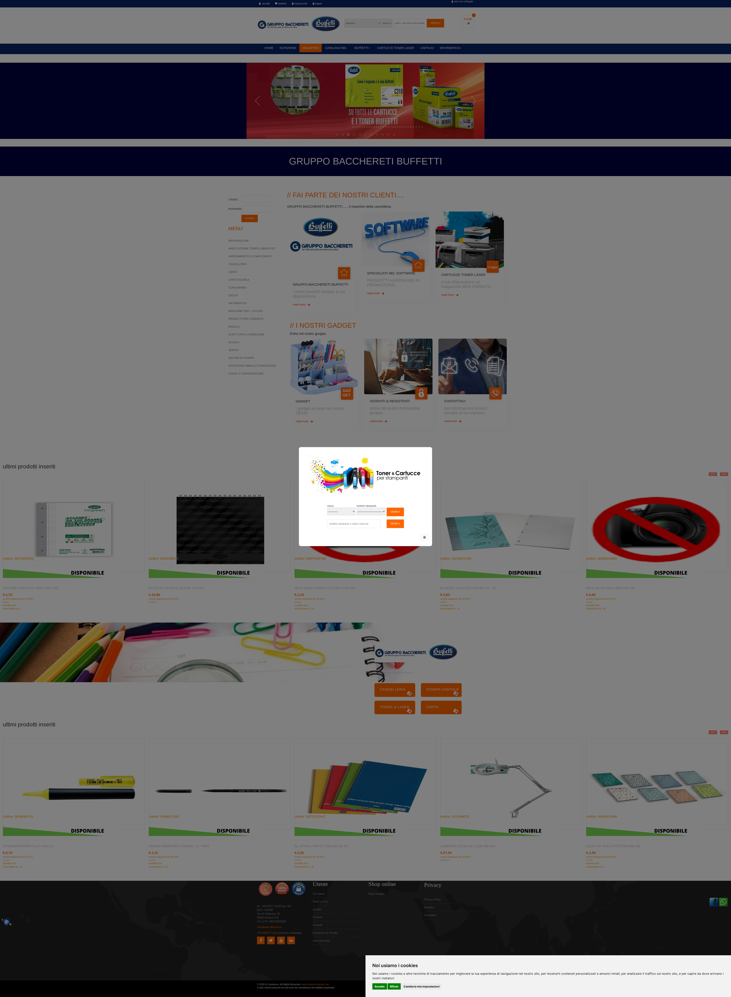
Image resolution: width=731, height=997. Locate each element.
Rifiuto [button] (394, 986)
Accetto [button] (380, 986)
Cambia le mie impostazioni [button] (422, 986)
